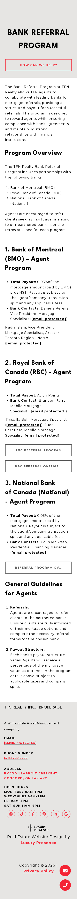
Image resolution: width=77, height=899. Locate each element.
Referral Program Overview (43, 567)
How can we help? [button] (38, 65)
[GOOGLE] (66, 814)
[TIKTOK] (22, 814)
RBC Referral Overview (38, 466)
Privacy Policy (38, 871)
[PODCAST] (44, 814)
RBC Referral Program (38, 450)
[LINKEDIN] (55, 814)
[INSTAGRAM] (11, 814)
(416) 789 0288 (16, 758)
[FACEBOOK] (33, 814)
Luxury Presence (38, 843)
